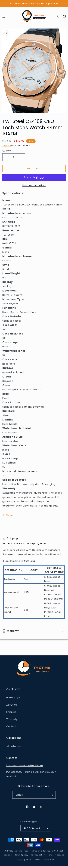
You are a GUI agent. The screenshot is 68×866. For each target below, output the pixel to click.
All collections (14, 746)
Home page (13, 697)
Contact (11, 726)
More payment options (34, 185)
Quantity (6, 150)
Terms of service (56, 855)
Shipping (6, 145)
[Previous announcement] (3, 3)
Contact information (44, 860)
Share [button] (9, 515)
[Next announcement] (64, 3)
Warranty (11, 719)
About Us (11, 704)
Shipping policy (24, 860)
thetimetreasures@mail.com (24, 765)
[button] (3, 16)
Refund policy (21, 855)
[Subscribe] (52, 795)
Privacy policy (38, 855)
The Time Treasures (23, 851)
